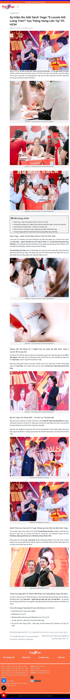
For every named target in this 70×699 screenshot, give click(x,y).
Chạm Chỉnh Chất (43, 617)
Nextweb (49, 696)
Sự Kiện (12, 13)
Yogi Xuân (27, 608)
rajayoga (52, 632)
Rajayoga (30, 28)
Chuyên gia (44, 657)
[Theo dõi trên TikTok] (32, 677)
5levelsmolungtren (44, 632)
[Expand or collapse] (67, 218)
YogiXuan (65, 632)
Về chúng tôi (9, 657)
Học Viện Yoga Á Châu (34, 696)
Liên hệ (61, 657)
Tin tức (17, 13)
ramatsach (57, 632)
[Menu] (18, 7)
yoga (61, 632)
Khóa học (26, 657)
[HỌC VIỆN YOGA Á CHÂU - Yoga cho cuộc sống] (8, 7)
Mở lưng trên (22, 614)
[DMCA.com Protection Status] (35, 681)
